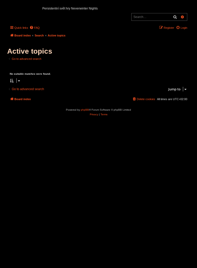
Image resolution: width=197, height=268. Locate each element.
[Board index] (11, 6)
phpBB (85, 109)
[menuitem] (34, 28)
